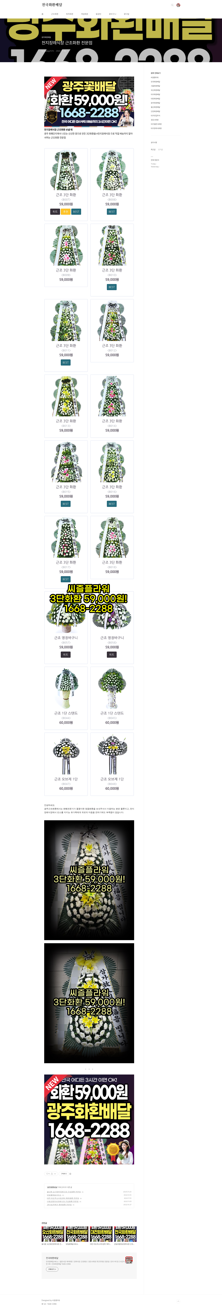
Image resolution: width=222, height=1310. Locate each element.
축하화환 (69, 14)
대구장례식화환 (156, 128)
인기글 (160, 150)
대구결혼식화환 (156, 124)
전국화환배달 (52, 5)
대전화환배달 (155, 99)
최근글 (153, 150)
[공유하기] (51, 1174)
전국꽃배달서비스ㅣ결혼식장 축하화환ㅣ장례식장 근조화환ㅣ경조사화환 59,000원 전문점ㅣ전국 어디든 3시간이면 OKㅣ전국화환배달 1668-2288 (85, 1263)
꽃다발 (126, 14)
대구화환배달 (155, 94)
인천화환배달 (155, 111)
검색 (172, 5)
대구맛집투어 (155, 116)
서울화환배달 (155, 86)
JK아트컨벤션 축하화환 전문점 (59, 1204)
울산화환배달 (155, 107)
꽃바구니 (112, 14)
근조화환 (54, 14)
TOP (178, 1301)
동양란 (98, 14)
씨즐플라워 (155, 77)
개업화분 (84, 14)
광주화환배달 (52, 1187)
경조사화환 (155, 120)
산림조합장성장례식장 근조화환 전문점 (62, 1201)
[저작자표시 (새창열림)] (70, 1174)
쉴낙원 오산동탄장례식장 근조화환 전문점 (64, 1192)
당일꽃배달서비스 (54, 1195)
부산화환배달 (155, 90)
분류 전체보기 (156, 73)
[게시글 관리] (55, 1174)
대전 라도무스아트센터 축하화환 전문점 (63, 1198)
